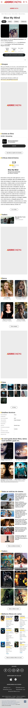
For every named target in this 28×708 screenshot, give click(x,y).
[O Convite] (16, 631)
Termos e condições (21, 696)
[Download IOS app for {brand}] (12, 679)
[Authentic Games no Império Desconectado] (3, 644)
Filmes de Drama (22, 13)
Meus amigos (20, 48)
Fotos (3, 382)
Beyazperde (19, 689)
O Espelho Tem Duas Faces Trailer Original (21, 568)
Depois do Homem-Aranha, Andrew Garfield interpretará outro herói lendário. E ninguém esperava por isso (21, 504)
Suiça (15, 414)
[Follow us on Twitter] (10, 670)
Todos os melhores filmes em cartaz (14, 657)
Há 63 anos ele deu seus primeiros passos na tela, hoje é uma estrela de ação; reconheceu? (21, 529)
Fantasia (10, 40)
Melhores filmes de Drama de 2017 (11, 481)
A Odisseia (22, 616)
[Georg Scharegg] (21, 310)
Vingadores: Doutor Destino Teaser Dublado (7, 604)
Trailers (4, 215)
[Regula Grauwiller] (7, 310)
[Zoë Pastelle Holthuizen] (21, 288)
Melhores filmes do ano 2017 (12, 480)
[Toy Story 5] (3, 631)
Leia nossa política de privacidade (11, 705)
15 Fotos (14, 407)
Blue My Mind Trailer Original (20, 217)
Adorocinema (14, 48)
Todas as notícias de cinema (14, 546)
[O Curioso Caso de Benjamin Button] (7, 470)
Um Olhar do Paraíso (21, 459)
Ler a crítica (14, 209)
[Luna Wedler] (7, 288)
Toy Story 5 (8, 628)
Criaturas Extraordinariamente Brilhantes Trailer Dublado (7, 568)
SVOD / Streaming (6, 136)
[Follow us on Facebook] (6, 670)
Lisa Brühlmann (9, 42)
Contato (14, 696)
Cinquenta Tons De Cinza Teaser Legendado (7, 586)
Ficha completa (14, 326)
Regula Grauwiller (5, 45)
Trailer (7, 626)
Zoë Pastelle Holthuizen (18, 44)
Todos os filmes (15, 13)
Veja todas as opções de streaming (14, 152)
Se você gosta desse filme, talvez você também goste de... (14, 440)
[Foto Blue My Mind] (4, 387)
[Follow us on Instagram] (14, 670)
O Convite (22, 628)
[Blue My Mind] (14, 31)
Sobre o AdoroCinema (6, 696)
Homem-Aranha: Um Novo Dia (10, 617)
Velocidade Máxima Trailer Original (21, 586)
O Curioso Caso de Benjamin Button (10, 479)
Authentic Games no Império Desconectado (9, 644)
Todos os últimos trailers (14, 608)
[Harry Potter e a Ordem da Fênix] (21, 470)
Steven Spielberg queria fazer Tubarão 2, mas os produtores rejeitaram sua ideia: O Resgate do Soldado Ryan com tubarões (21, 497)
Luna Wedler (8, 44)
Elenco (4, 278)
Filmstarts (18, 687)
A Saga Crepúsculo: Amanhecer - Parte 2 (11, 459)
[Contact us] (22, 670)
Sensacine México (12, 691)
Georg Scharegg (21, 319)
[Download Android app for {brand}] (16, 679)
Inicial (2, 13)
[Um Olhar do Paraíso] (21, 450)
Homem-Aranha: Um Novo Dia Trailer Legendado (21, 604)
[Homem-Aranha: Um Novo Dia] (3, 618)
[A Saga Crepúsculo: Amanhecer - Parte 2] (7, 450)
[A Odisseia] (16, 618)
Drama (6, 40)
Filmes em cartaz (8, 13)
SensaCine (5, 689)
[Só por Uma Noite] (16, 644)
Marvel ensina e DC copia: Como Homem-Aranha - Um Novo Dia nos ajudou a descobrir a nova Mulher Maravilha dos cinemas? (21, 522)
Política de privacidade (10, 697)
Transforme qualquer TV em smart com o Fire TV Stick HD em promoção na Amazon (21, 537)
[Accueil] (12, 2)
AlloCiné (5, 687)
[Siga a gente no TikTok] (18, 670)
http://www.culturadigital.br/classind (9, 79)
